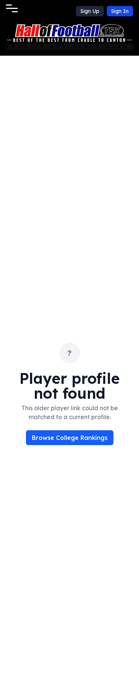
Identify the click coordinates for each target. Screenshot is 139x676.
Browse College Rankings (69, 437)
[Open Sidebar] (12, 8)
